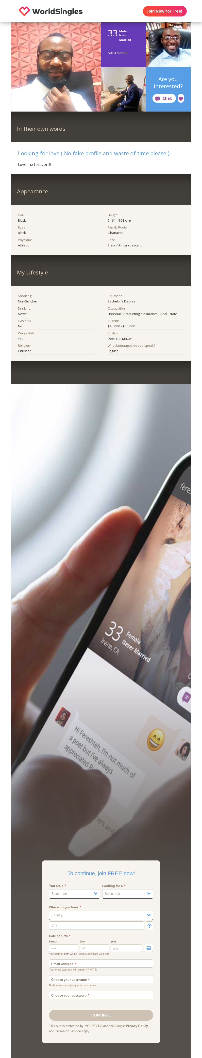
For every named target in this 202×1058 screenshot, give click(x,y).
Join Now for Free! (164, 11)
